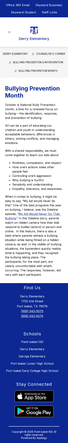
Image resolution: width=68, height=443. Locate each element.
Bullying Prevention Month (38, 70)
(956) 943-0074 (32, 316)
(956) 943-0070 (32, 311)
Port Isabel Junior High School (32, 363)
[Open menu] (9, 32)
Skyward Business (48, 5)
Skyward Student (23, 12)
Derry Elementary (15, 53)
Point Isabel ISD (32, 342)
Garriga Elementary (32, 356)
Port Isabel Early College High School (32, 371)
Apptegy (42, 437)
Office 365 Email (18, 5)
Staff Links (49, 12)
